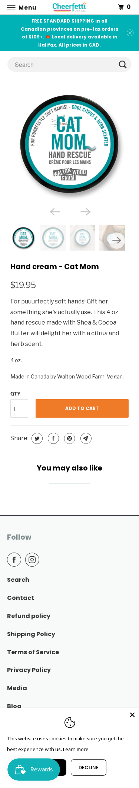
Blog (14, 706)
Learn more (76, 749)
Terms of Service (33, 652)
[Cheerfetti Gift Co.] (70, 7)
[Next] (85, 211)
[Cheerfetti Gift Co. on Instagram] (33, 560)
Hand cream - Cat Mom (54, 267)
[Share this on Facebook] (52, 438)
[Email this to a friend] (85, 438)
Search (18, 579)
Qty (15, 394)
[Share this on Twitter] (36, 438)
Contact (20, 598)
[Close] (132, 715)
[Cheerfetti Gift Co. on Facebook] (15, 560)
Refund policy (28, 616)
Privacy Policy (29, 670)
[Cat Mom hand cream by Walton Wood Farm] (69, 144)
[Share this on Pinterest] (68, 438)
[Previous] (54, 211)
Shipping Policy (31, 634)
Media (17, 688)
